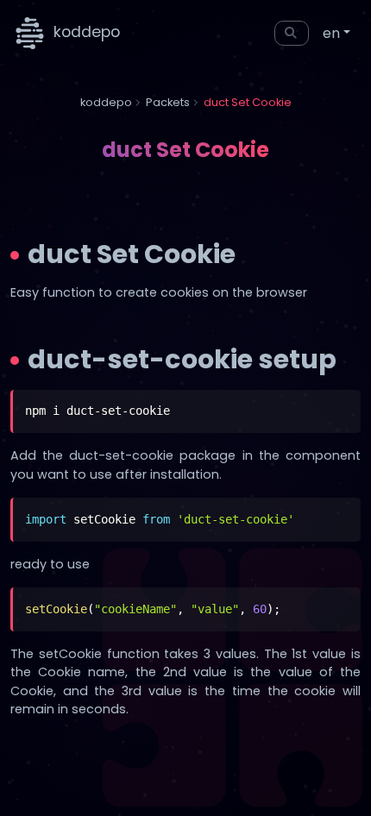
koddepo (84, 32)
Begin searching (291, 33)
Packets (168, 102)
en (331, 33)
